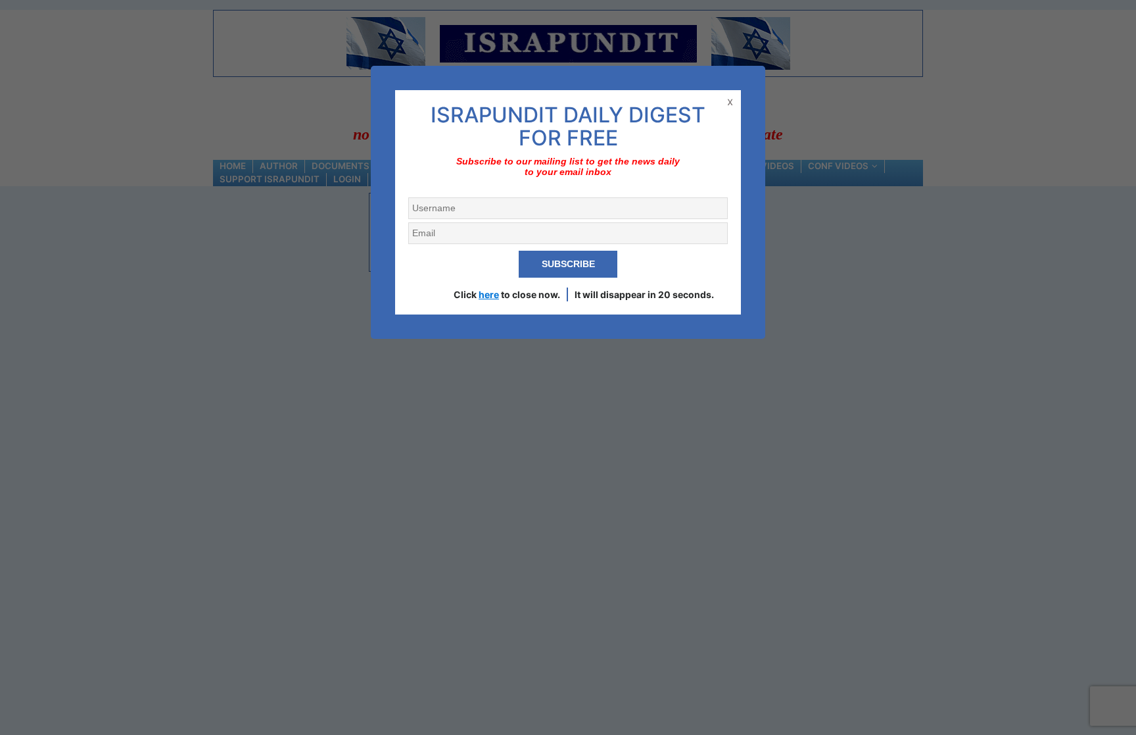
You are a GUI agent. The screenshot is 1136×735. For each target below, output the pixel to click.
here (489, 294)
